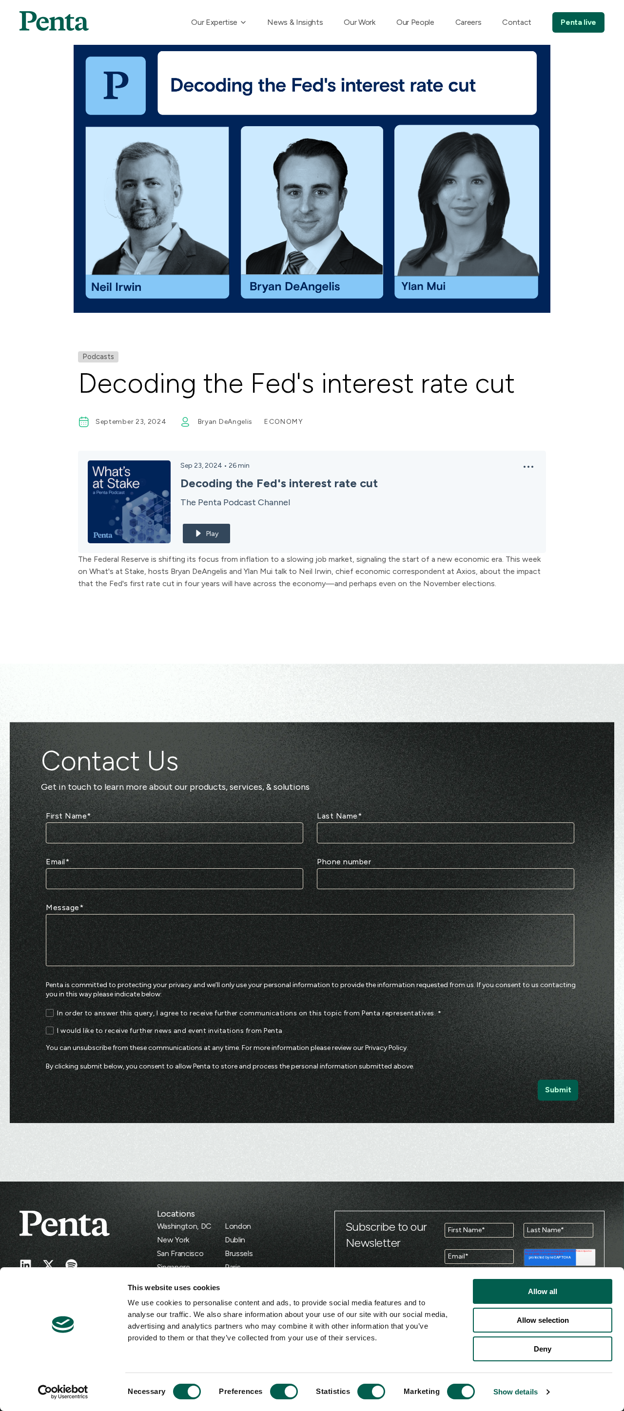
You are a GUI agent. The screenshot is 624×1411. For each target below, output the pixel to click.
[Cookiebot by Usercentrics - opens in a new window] (63, 1392)
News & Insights (295, 22)
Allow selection (543, 1320)
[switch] (275, 1391)
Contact (516, 22)
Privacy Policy (386, 1048)
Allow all (542, 1291)
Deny (542, 1349)
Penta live (578, 22)
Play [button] (212, 534)
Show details (515, 1392)
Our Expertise (214, 22)
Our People (415, 22)
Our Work (359, 22)
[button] (528, 469)
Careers (468, 22)
